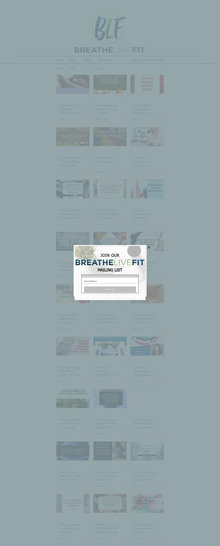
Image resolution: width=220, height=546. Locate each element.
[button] (149, 247)
